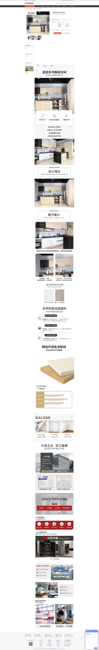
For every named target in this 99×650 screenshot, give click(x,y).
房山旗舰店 (67, 26)
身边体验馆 (72, 6)
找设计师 (48, 6)
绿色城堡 (26, 71)
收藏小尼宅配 (28, 0)
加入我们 (40, 645)
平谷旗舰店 (59, 25)
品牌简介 (40, 643)
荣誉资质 (40, 644)
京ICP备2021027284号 (53, 648)
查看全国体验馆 (66, 645)
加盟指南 (58, 645)
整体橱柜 (31, 8)
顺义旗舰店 (67, 25)
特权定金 (53, 19)
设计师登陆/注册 (63, 0)
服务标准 (58, 644)
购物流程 (49, 643)
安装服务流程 (49, 645)
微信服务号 (34, 0)
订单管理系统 (64, 6)
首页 (37, 6)
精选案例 (42, 6)
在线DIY (53, 6)
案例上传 (58, 643)
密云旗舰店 (59, 26)
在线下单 (58, 6)
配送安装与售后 (49, 644)
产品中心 (29, 6)
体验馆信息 (53, 22)
